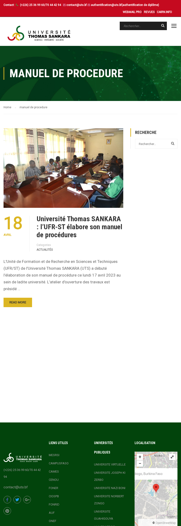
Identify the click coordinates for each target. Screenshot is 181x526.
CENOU (54, 480)
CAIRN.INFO (164, 12)
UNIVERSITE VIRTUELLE (110, 464)
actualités (45, 249)
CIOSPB (54, 496)
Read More (17, 302)
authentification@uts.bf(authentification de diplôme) (125, 5)
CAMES (54, 471)
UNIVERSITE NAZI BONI (109, 488)
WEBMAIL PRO (132, 12)
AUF (52, 512)
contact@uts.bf (76, 5)
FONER (53, 488)
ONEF (52, 521)
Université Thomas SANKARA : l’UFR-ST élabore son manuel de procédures (79, 227)
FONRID (54, 504)
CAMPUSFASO (59, 463)
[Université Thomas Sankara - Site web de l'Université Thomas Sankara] (39, 33)
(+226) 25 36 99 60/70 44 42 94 (41, 5)
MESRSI (54, 455)
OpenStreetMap (166, 523)
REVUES (149, 12)
